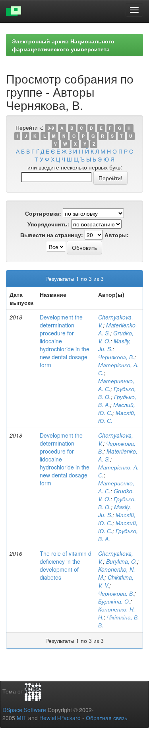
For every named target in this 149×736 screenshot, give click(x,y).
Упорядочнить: (48, 224)
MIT (22, 718)
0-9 (51, 128)
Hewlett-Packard (60, 718)
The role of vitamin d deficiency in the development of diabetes (65, 565)
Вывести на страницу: (51, 235)
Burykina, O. (121, 561)
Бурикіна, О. (114, 601)
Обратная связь (106, 718)
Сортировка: (43, 213)
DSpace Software (24, 710)
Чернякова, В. (116, 357)
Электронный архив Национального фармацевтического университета (63, 45)
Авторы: (116, 235)
